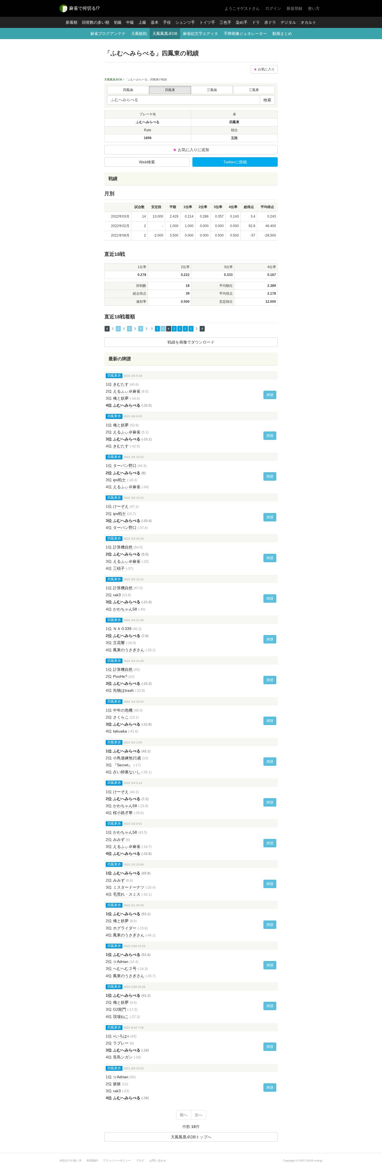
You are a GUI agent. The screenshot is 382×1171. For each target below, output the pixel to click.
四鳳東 (170, 90)
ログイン (273, 8)
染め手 (241, 22)
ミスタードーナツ (128, 887)
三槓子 (119, 568)
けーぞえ (121, 506)
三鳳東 (254, 90)
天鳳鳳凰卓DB (164, 33)
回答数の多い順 (95, 22)
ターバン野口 (124, 465)
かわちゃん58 (125, 609)
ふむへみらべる (126, 405)
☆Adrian (120, 961)
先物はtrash (123, 690)
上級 (142, 22)
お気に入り (264, 69)
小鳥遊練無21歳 (127, 758)
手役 (167, 22)
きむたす (121, 384)
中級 (130, 22)
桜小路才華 (123, 812)
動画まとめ (282, 33)
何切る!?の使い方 (71, 1160)
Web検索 (147, 162)
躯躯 (117, 1084)
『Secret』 (122, 765)
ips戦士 (119, 480)
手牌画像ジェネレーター (245, 33)
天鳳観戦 (139, 33)
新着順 (71, 22)
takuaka (120, 731)
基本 (155, 22)
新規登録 (294, 8)
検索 (267, 100)
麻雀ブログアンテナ (108, 33)
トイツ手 (207, 22)
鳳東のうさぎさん (128, 650)
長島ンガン (123, 1057)
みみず (119, 839)
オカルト (308, 22)
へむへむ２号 (124, 968)
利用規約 (92, 1160)
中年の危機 (123, 710)
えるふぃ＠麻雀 (126, 391)
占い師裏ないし (126, 772)
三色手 (225, 22)
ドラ (256, 22)
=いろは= (121, 1036)
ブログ (140, 1160)
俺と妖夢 (121, 398)
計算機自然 (123, 547)
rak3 (117, 595)
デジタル (288, 22)
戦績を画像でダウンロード (191, 342)
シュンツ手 (185, 22)
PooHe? (120, 676)
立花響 (119, 642)
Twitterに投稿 (235, 162)
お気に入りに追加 (191, 149)
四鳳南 (128, 90)
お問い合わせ (157, 1160)
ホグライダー (124, 928)
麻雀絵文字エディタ (200, 33)
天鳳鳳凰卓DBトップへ (191, 1137)
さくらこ (121, 717)
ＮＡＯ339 (122, 628)
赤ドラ (270, 22)
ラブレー (121, 1043)
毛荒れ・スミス (126, 894)
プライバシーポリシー (117, 1160)
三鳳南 (212, 90)
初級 (118, 22)
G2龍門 (119, 1009)
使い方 (314, 8)
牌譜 (270, 395)
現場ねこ (121, 1016)
